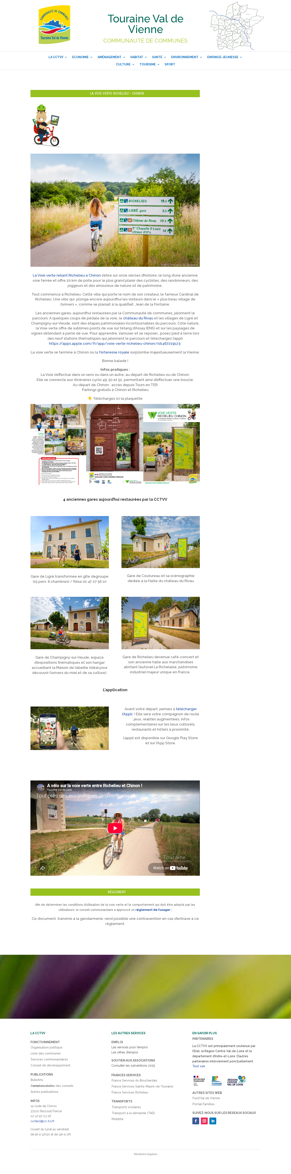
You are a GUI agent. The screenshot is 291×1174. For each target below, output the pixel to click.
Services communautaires (49, 1060)
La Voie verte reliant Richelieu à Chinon (67, 275)
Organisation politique (46, 1048)
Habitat (136, 57)
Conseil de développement (51, 1066)
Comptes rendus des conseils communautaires (52, 1086)
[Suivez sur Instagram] (204, 1121)
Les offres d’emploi (124, 1052)
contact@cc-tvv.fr (42, 1121)
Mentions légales (145, 1154)
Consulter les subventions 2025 (133, 1065)
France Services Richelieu (130, 1093)
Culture (123, 64)
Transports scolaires (126, 1108)
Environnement (184, 57)
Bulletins (37, 1081)
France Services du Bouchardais (134, 1081)
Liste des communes (46, 1054)
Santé (157, 57)
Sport (170, 64)
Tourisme (148, 64)
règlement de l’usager (152, 910)
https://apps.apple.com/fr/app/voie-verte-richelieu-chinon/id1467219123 (114, 343)
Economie (80, 57)
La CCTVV (56, 57)
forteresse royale (114, 352)
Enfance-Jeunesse (222, 57)
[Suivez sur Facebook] (195, 1121)
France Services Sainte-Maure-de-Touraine (142, 1087)
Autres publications (44, 1092)
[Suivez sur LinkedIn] (212, 1121)
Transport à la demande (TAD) (133, 1114)
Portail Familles (204, 1105)
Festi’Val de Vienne (206, 1099)
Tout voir (198, 1066)
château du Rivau (138, 318)
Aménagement (109, 57)
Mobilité (117, 1120)
